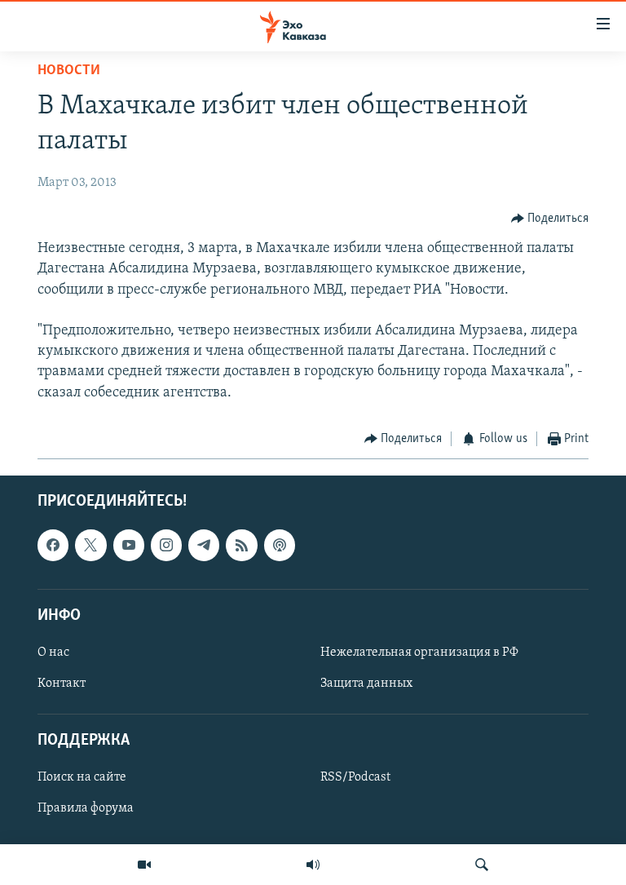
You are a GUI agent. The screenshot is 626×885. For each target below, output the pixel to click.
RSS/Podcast (355, 778)
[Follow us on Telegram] (203, 545)
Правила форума (85, 809)
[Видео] (144, 864)
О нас (53, 652)
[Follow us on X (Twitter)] (90, 545)
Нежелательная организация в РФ (419, 652)
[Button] (550, 218)
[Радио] (313, 864)
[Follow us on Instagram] (166, 545)
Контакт (61, 683)
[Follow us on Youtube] (128, 545)
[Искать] (481, 864)
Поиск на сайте (81, 778)
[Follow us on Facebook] (52, 545)
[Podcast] (279, 545)
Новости (68, 71)
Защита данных (366, 683)
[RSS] (241, 545)
